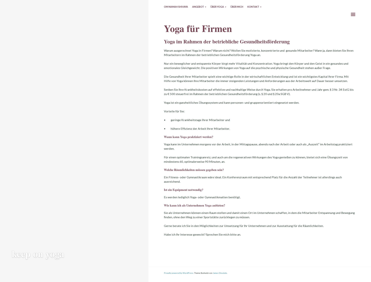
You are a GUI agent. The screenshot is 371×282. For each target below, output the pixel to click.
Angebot (198, 6)
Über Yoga (217, 6)
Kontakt (253, 6)
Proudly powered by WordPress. (179, 273)
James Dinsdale (220, 273)
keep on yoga (38, 254)
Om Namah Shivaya (176, 6)
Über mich (236, 6)
